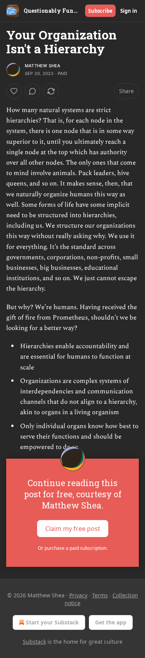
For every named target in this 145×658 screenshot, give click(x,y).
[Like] (14, 91)
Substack (34, 641)
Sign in (128, 10)
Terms (100, 595)
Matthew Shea (42, 65)
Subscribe (100, 10)
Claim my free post (72, 528)
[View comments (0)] (32, 91)
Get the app (110, 622)
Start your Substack (52, 622)
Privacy (78, 595)
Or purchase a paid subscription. (72, 548)
